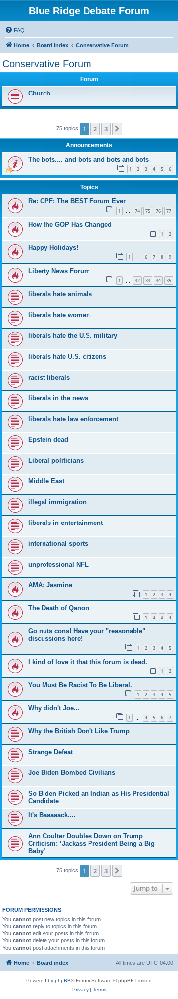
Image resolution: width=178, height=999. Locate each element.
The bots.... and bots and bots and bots (88, 159)
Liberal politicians (56, 460)
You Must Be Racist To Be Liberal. (80, 685)
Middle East (46, 481)
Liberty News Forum (59, 271)
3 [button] (106, 128)
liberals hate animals (60, 294)
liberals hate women (59, 315)
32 (137, 280)
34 (158, 280)
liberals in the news (58, 398)
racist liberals (49, 377)
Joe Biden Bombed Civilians (71, 772)
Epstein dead (48, 439)
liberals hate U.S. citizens (67, 356)
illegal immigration (57, 502)
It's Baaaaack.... (52, 815)
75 (147, 211)
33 (147, 280)
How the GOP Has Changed (70, 224)
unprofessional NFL (58, 564)
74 (137, 211)
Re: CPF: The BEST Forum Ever (77, 201)
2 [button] (95, 128)
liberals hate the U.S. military (72, 335)
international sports (58, 543)
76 (158, 211)
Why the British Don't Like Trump (79, 731)
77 (168, 211)
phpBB (63, 980)
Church (39, 93)
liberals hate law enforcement (73, 419)
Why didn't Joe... (54, 708)
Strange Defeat (50, 752)
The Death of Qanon (58, 608)
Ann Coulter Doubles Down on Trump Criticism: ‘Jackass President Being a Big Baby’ (91, 843)
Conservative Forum (46, 63)
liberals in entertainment (65, 522)
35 (168, 280)
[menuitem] (15, 30)
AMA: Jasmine (50, 585)
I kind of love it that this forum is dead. (87, 662)
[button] (117, 129)
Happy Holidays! (53, 247)
